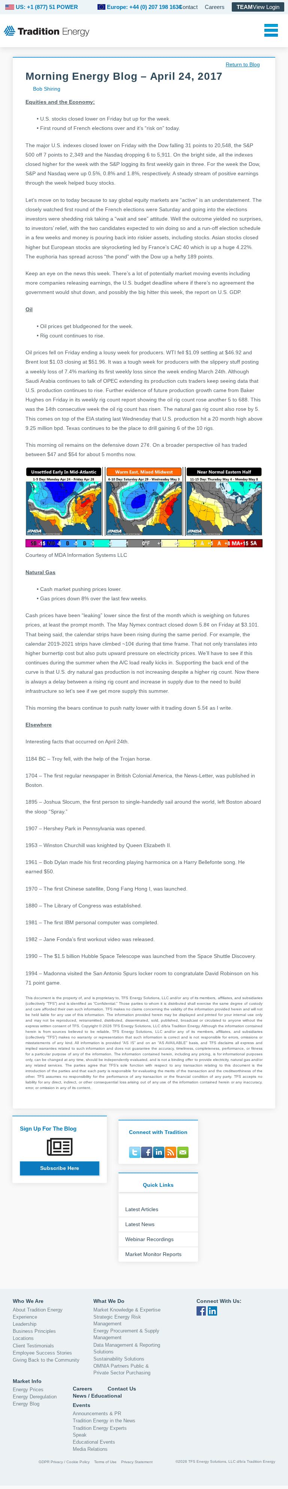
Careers (215, 7)
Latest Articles (141, 1209)
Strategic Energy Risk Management (117, 1320)
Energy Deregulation (35, 1396)
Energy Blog (26, 1404)
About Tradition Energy (38, 1310)
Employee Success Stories (42, 1353)
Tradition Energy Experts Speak (100, 1431)
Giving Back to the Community (46, 1360)
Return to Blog (243, 64)
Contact (188, 7)
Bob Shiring (46, 89)
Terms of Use (105, 1462)
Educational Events (94, 1442)
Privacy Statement (137, 1462)
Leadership (24, 1324)
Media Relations (90, 1449)
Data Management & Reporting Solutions (126, 1348)
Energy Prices (28, 1389)
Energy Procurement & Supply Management (126, 1334)
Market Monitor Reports (153, 1254)
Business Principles (34, 1331)
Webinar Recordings (149, 1239)
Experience (25, 1317)
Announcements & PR (97, 1413)
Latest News (139, 1224)
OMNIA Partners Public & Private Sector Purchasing (121, 1369)
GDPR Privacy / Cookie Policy (64, 1462)
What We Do (108, 1301)
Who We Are (28, 1301)
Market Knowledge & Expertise (126, 1310)
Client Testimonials (33, 1346)
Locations (23, 1338)
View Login (258, 7)
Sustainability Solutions (118, 1359)
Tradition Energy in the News (104, 1420)
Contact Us (122, 1389)
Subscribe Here (59, 1168)
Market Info (27, 1381)
